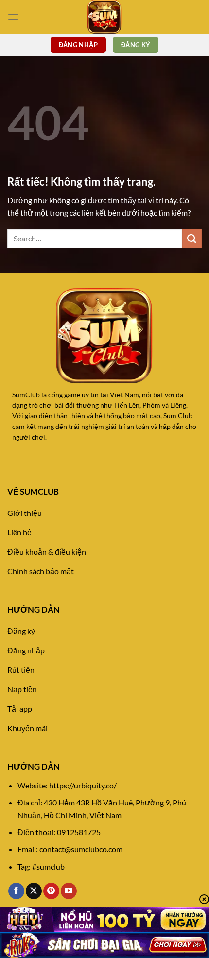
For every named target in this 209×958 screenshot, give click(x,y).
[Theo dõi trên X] (34, 891)
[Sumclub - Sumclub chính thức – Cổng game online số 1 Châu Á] (104, 17)
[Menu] (13, 17)
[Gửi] (192, 238)
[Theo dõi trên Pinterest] (51, 891)
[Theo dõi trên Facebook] (16, 891)
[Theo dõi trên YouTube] (69, 891)
